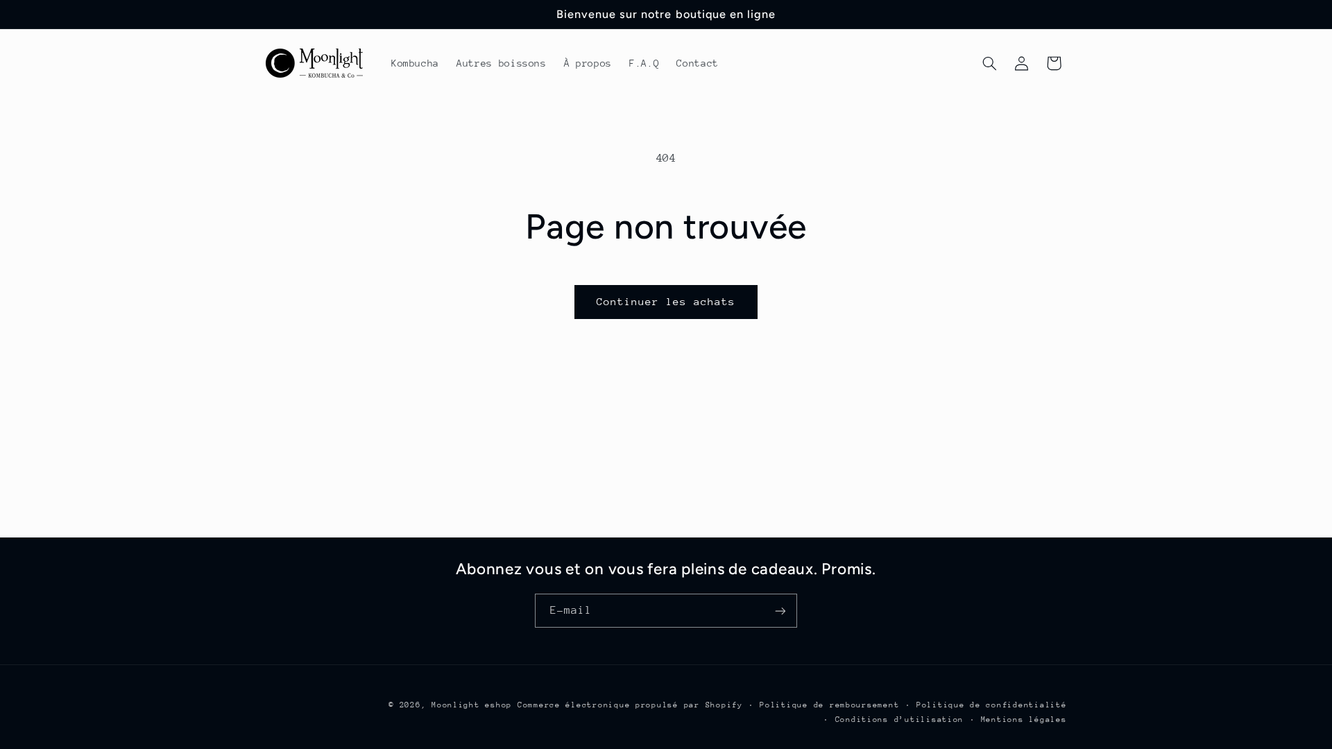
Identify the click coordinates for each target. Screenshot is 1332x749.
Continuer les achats (666, 301)
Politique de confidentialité (991, 704)
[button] (989, 63)
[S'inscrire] (780, 611)
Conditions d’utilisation (899, 719)
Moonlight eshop (472, 704)
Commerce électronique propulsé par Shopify (630, 704)
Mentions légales (1024, 719)
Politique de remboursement (829, 704)
